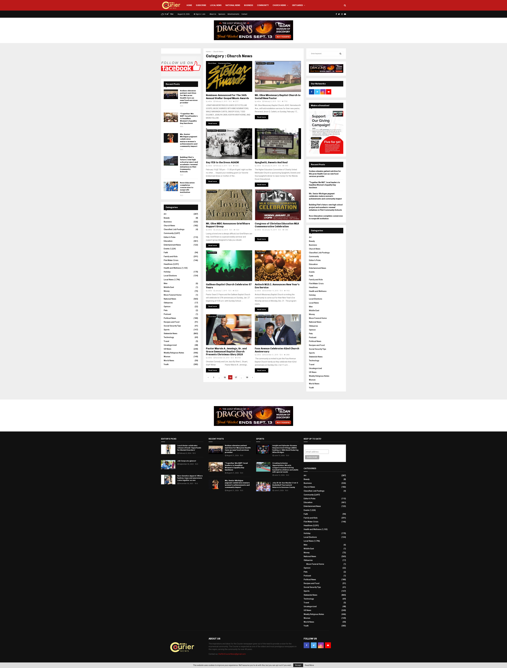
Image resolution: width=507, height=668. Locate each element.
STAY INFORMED (122, 324)
